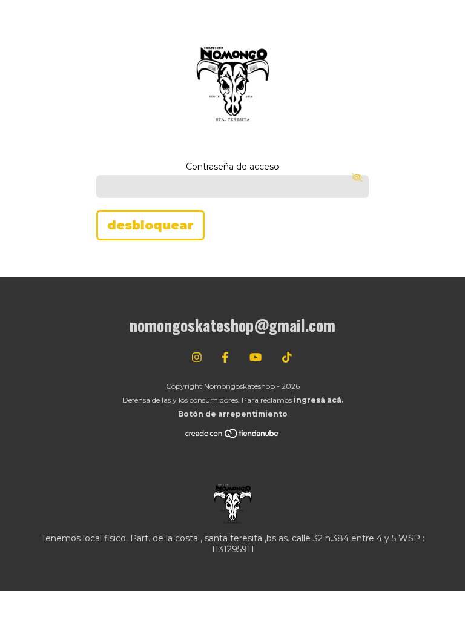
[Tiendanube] (232, 436)
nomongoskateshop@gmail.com (232, 325)
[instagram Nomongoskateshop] (197, 357)
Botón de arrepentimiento (233, 413)
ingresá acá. (318, 399)
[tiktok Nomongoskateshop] (287, 357)
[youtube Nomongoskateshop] (255, 357)
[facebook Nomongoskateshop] (225, 357)
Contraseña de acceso (232, 166)
